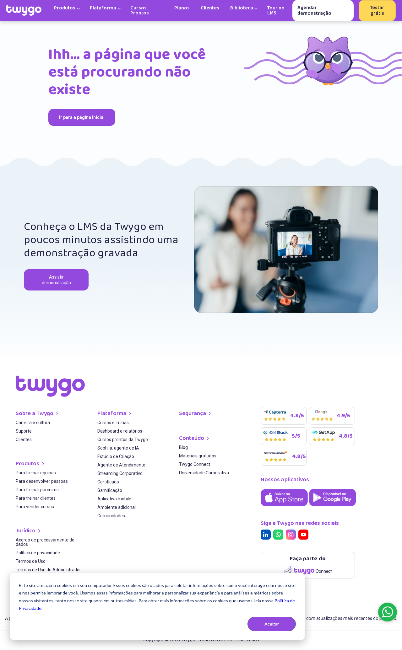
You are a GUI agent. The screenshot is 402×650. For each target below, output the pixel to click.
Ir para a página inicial (82, 117)
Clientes (24, 439)
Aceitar (271, 623)
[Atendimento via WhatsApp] (387, 612)
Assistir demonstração (56, 279)
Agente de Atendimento (121, 465)
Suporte (24, 431)
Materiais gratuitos (197, 456)
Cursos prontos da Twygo (122, 439)
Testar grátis (377, 10)
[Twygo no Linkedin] (267, 536)
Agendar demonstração (314, 10)
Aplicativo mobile (114, 499)
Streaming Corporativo (120, 473)
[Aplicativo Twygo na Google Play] (332, 506)
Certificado (108, 482)
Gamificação (109, 490)
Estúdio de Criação (115, 456)
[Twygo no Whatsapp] (279, 536)
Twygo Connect (194, 464)
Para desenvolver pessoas (42, 481)
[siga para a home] (23, 10)
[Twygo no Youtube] (304, 536)
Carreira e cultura (33, 422)
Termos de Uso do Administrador (48, 569)
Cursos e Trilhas (113, 422)
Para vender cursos (35, 506)
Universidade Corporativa (204, 473)
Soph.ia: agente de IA (118, 448)
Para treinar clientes (36, 498)
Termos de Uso (31, 561)
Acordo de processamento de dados (45, 542)
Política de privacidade (38, 553)
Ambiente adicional (116, 507)
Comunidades (111, 516)
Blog (183, 447)
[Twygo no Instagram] (292, 536)
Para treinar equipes (36, 473)
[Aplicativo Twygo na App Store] (285, 506)
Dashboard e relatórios (119, 431)
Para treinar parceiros (37, 490)
